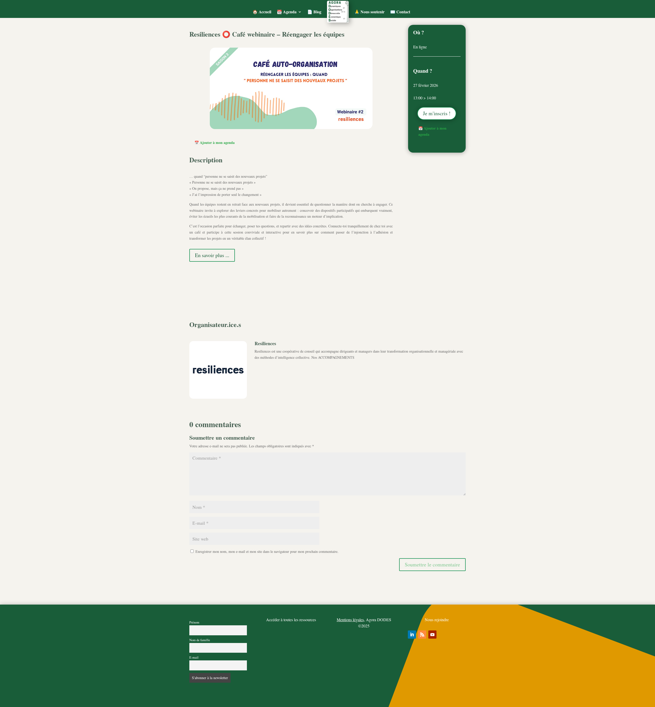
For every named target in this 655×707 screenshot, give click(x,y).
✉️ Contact (400, 12)
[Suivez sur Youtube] (432, 634)
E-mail (194, 657)
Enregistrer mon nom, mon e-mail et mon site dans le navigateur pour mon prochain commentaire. (267, 551)
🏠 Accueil (262, 12)
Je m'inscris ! (437, 113)
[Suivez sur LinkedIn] (412, 634)
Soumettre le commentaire (432, 564)
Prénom (194, 622)
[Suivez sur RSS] (422, 634)
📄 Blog (314, 12)
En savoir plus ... (212, 255)
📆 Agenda (287, 12)
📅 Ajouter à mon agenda (214, 142)
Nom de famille (199, 640)
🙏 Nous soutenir (369, 12)
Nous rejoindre (437, 619)
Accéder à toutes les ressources (291, 619)
